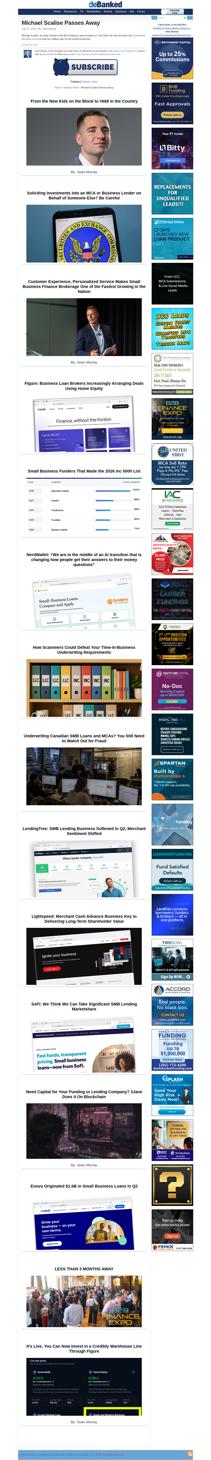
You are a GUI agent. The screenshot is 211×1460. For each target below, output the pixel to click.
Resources (70, 11)
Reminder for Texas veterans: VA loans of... (172, 28)
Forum (141, 11)
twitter (72, 54)
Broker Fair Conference (125, 51)
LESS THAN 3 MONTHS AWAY (84, 1269)
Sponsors (120, 11)
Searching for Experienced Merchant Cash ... (172, 35)
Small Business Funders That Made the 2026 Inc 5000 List (84, 471)
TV (81, 11)
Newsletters (94, 11)
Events (108, 11)
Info (132, 11)
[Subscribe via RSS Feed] (190, 1454)
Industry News (90, 81)
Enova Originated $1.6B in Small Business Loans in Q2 (84, 1186)
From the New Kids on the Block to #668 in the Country (84, 101)
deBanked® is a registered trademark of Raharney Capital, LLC (58, 1454)
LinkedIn (50, 54)
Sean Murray (49, 28)
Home (57, 11)
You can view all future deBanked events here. (99, 54)
